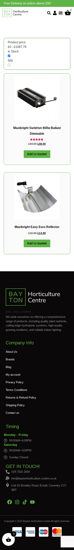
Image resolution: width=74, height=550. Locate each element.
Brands (10, 359)
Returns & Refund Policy (21, 397)
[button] (49, 13)
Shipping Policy (15, 405)
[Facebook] (9, 502)
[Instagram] (17, 502)
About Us (11, 351)
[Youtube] (32, 502)
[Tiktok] (24, 502)
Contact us (12, 412)
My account (13, 374)
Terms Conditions (16, 389)
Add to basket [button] (37, 154)
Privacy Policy (15, 382)
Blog (8, 367)
